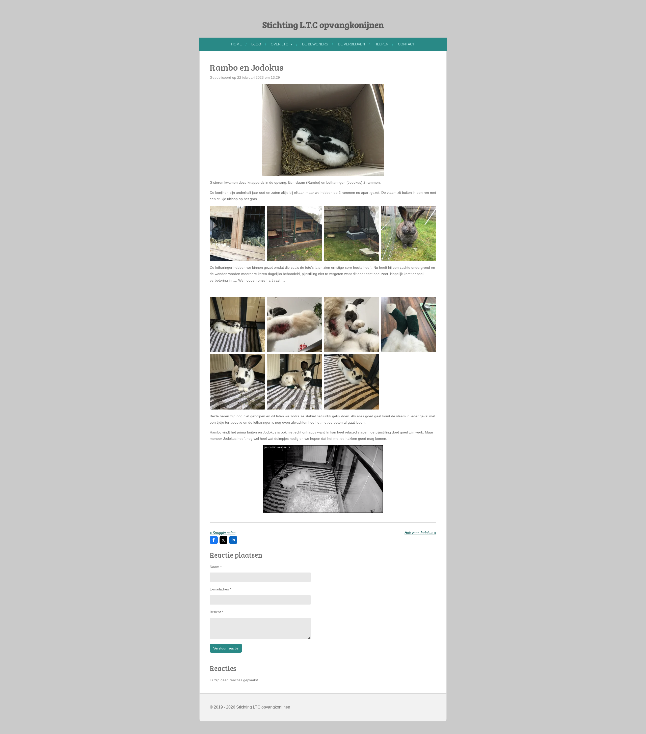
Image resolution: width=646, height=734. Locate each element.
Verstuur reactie (225, 648)
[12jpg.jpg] (237, 381)
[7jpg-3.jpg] (237, 324)
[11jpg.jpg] (408, 324)
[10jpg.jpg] (351, 324)
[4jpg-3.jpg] (237, 233)
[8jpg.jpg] (351, 381)
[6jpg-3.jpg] (351, 233)
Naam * (216, 567)
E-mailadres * (220, 589)
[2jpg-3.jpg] (294, 233)
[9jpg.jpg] (294, 324)
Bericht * (216, 612)
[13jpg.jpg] (294, 381)
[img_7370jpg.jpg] (408, 233)
